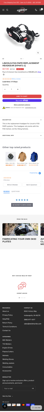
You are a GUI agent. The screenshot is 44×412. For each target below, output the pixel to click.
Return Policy (7, 323)
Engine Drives (7, 348)
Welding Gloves (8, 359)
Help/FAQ (5, 319)
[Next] (41, 58)
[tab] (12, 184)
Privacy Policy (7, 315)
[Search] (7, 10)
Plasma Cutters (8, 352)
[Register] (33, 388)
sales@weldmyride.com (32, 324)
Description (6, 120)
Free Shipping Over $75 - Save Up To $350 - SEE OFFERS (22, 2)
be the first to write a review (22, 205)
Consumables (7, 367)
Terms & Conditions (9, 327)
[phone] (36, 10)
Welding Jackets (8, 363)
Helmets (5, 355)
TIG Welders (6, 344)
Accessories (6, 371)
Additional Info (8, 135)
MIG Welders (7, 340)
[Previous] (3, 58)
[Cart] (40, 10)
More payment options (22, 105)
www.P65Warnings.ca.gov (30, 107)
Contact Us (6, 330)
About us (5, 311)
